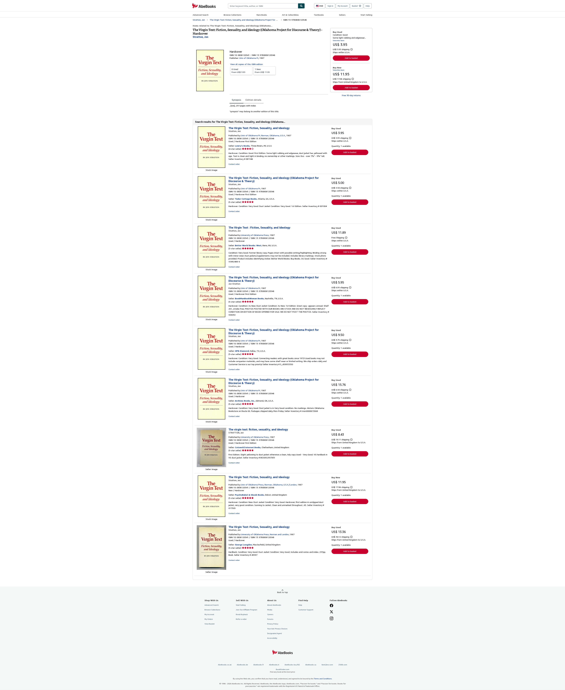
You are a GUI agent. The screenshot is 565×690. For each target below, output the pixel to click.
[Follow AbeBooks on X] (331, 612)
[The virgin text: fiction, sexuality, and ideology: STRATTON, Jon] (211, 466)
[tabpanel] (279, 108)
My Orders (209, 619)
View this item (338, 40)
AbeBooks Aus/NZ (292, 665)
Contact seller (234, 164)
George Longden (243, 544)
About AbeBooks (274, 605)
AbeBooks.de (242, 665)
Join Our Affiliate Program (246, 610)
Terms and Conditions (323, 679)
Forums (270, 619)
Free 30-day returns (351, 95)
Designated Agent (274, 633)
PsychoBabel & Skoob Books (249, 495)
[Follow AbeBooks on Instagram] (331, 619)
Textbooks (319, 15)
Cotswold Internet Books (248, 447)
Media (269, 610)
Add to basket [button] (351, 58)
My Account (343, 6)
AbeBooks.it (274, 665)
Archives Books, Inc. (245, 400)
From (238, 70)
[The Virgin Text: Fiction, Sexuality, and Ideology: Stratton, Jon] (211, 167)
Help (368, 6)
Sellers (342, 15)
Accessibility (272, 638)
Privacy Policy (272, 624)
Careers (270, 614)
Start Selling (366, 15)
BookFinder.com (282, 670)
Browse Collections (232, 15)
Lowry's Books (242, 145)
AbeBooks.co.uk (224, 665)
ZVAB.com (342, 665)
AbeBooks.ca (310, 665)
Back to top (282, 592)
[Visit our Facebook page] (331, 606)
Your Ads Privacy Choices (277, 629)
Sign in (330, 6)
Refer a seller (241, 619)
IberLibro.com (327, 665)
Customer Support (305, 610)
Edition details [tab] (253, 99)
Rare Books (262, 15)
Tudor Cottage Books (246, 199)
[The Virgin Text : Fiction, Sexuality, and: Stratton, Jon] (211, 266)
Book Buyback (242, 614)
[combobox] (263, 5)
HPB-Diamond (242, 351)
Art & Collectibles (290, 15)
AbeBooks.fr (258, 665)
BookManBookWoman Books (249, 298)
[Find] (301, 5)
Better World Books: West (248, 245)
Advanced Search (200, 15)
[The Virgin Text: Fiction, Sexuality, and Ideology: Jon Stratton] (211, 316)
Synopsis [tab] (236, 99)
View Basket (210, 624)
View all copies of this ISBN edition (246, 64)
